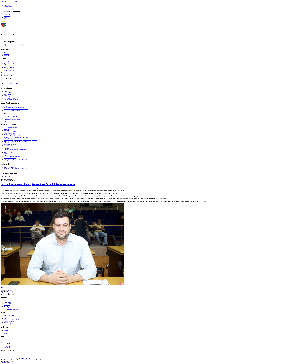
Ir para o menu (8, 5)
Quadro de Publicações (9, 134)
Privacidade (6, 68)
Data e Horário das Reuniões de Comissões (14, 107)
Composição (7, 106)
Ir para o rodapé (8, 8)
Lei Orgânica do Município (10, 127)
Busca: (3, 45)
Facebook (6, 331)
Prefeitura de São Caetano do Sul (12, 167)
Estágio (5, 153)
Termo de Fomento (8, 152)
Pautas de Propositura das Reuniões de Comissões (16, 109)
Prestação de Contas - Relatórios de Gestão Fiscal (16, 137)
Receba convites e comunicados (11, 83)
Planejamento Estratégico (10, 144)
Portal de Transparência (9, 133)
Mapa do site (7, 18)
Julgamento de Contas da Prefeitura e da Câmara (15, 159)
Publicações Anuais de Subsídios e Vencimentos (15, 141)
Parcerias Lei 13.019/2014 (10, 131)
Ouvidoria (6, 130)
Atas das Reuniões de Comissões (12, 110)
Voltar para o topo (5, 293)
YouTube (6, 330)
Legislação (6, 129)
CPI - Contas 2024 (8, 138)
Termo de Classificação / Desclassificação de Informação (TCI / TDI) (20, 140)
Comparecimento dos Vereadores (12, 119)
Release (5, 84)
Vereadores (6, 82)
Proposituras (7, 121)
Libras (5, 17)
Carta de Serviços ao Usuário (11, 99)
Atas (5, 118)
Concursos (6, 147)
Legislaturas (7, 95)
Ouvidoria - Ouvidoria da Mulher (12, 66)
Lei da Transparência (9, 160)
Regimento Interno (8, 92)
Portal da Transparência (9, 62)
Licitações (6, 148)
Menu (2, 74)
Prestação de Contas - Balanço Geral (12, 135)
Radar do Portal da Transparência (12, 170)
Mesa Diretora (7, 94)
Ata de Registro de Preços (10, 151)
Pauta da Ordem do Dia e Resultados (13, 117)
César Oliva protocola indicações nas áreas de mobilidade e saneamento (38, 184)
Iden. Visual (7, 176)
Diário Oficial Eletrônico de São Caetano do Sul (15, 168)
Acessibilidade (7, 14)
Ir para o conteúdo (8, 4)
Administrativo (27, 351)
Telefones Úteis (7, 97)
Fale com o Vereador (9, 63)
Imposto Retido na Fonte (10, 158)
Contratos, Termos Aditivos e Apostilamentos (15, 149)
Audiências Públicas (9, 145)
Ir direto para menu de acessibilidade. (10, 1)
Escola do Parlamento (9, 70)
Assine (5, 339)
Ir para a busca (8, 6)
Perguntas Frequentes (9, 67)
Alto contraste (7, 16)
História (6, 91)
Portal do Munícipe (8, 142)
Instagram (6, 333)
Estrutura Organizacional (10, 98)
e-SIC (5, 64)
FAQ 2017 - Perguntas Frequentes (12, 156)
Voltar (2, 287)
